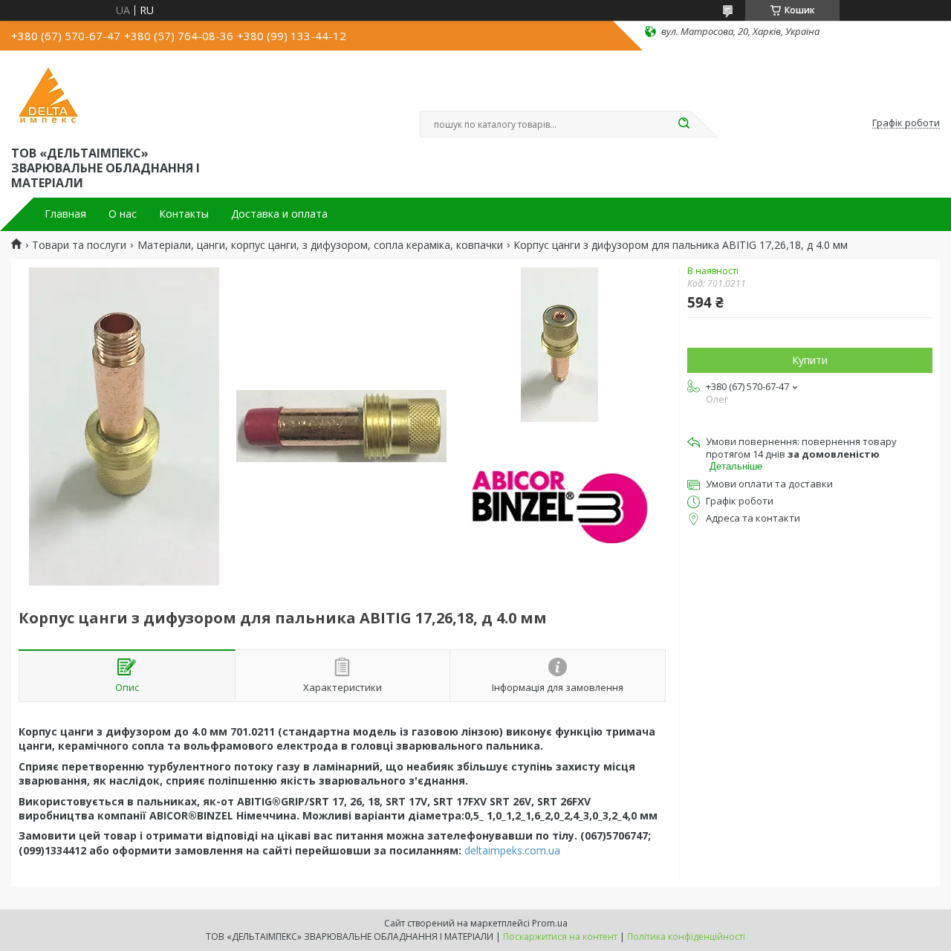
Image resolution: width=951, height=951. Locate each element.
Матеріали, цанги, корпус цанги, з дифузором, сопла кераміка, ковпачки (320, 245)
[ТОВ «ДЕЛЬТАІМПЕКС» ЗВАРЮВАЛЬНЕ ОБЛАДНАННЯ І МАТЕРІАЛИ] (48, 95)
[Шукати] (683, 124)
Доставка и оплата (279, 214)
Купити (810, 360)
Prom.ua (550, 923)
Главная (65, 214)
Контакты (184, 214)
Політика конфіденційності (686, 936)
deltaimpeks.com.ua (512, 850)
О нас (122, 214)
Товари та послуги (79, 245)
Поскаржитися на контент (560, 936)
